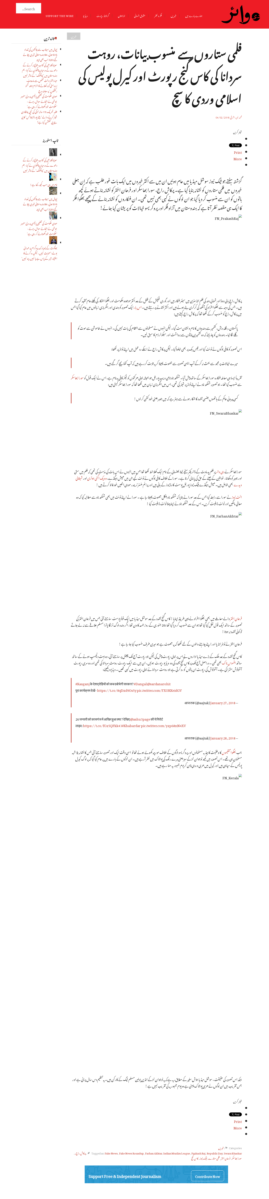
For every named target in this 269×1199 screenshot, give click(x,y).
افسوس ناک (229, 662)
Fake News (111, 1153)
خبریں (173, 15)
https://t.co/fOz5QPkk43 (102, 725)
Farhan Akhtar (153, 1153)
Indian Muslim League (176, 1153)
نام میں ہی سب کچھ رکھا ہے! (43, 184)
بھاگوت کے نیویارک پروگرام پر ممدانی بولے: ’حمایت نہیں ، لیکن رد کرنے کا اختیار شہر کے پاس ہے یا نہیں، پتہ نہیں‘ (39, 252)
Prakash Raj (198, 1153)
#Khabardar (131, 725)
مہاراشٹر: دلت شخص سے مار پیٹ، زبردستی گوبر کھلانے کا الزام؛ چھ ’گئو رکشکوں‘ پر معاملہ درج (41, 85)
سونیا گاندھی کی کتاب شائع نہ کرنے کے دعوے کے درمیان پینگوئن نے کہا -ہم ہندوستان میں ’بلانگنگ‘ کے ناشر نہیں (39, 69)
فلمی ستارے (214, 1158)
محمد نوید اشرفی (236, 117)
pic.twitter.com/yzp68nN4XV (163, 725)
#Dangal (140, 683)
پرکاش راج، (80, 1153)
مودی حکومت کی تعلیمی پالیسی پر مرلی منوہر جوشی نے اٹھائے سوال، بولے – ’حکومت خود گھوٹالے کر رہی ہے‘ (39, 100)
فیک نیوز (203, 1158)
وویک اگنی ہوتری (97, 478)
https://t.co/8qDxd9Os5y (116, 690)
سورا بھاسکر (77, 377)
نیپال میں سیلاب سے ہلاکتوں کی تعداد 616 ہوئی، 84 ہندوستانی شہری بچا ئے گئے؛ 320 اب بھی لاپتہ (40, 54)
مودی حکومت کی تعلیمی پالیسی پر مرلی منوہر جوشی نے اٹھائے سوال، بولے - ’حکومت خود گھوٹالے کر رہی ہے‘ (39, 228)
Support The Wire (60, 15)
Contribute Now (207, 1176)
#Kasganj (82, 683)
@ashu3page (140, 718)
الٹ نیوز (237, 496)
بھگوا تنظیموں (229, 752)
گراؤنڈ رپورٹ (102, 15)
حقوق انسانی (139, 15)
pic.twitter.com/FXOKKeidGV (159, 690)
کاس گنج (194, 1158)
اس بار (138, 307)
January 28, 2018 (222, 737)
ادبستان (121, 15)
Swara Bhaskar (233, 1153)
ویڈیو (85, 15)
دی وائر (220, 471)
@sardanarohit (159, 683)
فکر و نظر (158, 15)
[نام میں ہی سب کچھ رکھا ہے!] (53, 179)
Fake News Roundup (131, 1153)
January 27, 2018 (222, 702)
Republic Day (215, 1153)
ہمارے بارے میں (193, 15)
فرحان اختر (236, 618)
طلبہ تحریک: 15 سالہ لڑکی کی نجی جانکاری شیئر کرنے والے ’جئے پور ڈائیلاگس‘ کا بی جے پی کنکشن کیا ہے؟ (39, 116)
